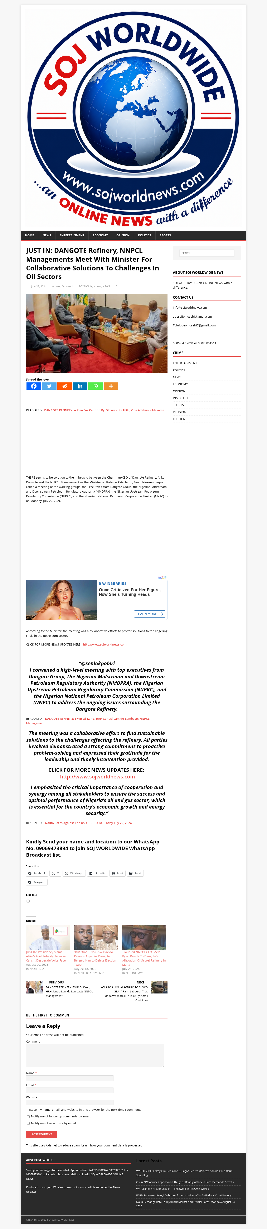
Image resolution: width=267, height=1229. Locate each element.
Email (30, 1085)
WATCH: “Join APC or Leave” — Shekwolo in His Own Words (172, 1189)
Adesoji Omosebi (62, 286)
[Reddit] (64, 386)
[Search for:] (207, 253)
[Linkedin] (80, 386)
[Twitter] (49, 386)
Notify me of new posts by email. (54, 1123)
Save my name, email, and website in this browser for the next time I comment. (85, 1110)
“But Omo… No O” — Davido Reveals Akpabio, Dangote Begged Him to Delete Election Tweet (95, 958)
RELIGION (179, 412)
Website (31, 1097)
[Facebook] (33, 386)
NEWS (47, 235)
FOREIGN (179, 419)
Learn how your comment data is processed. (112, 1145)
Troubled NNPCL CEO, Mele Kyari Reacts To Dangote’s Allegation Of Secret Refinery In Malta (144, 958)
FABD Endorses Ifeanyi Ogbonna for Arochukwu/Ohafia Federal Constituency (184, 1195)
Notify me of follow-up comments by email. (61, 1116)
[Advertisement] (97, 446)
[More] (111, 386)
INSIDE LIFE (181, 398)
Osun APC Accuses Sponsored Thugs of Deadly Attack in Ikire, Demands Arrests (185, 1182)
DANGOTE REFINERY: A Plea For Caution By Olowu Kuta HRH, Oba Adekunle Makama (104, 410)
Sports (165, 235)
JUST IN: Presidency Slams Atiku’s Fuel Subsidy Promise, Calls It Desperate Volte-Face (46, 956)
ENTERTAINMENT (72, 235)
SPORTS (178, 405)
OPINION (123, 235)
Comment (33, 1041)
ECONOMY (100, 235)
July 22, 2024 (38, 286)
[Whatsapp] (95, 386)
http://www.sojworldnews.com (104, 644)
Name (30, 1073)
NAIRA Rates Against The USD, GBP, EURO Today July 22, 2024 (88, 823)
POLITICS (144, 235)
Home (29, 235)
